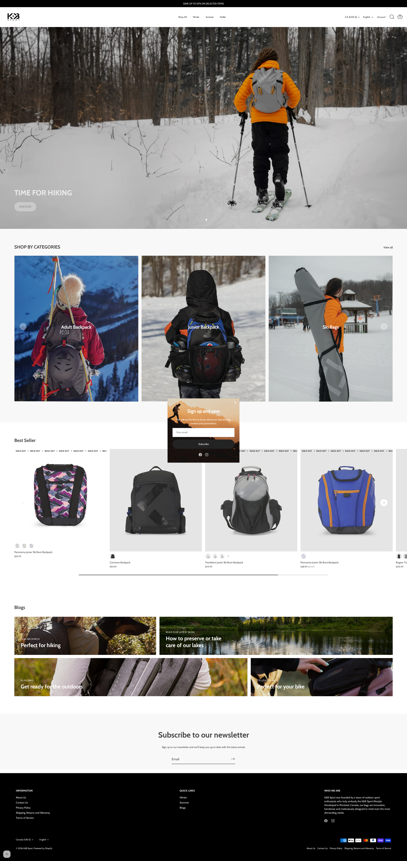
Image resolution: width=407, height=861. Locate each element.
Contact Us (22, 802)
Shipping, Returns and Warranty (33, 812)
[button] (200, 219)
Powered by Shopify (43, 848)
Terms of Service (25, 818)
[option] (203, 128)
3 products (204, 331)
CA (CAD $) (351, 17)
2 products (76, 331)
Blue (303, 556)
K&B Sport (28, 848)
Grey (208, 556)
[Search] (391, 17)
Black (113, 556)
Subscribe (203, 444)
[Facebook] (200, 454)
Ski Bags (331, 327)
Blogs (183, 807)
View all (388, 247)
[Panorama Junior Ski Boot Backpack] (60, 495)
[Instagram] (206, 454)
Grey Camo (24, 546)
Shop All (182, 17)
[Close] (235, 402)
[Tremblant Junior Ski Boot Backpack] (251, 500)
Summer (210, 17)
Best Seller (25, 440)
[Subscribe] (232, 759)
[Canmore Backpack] (156, 500)
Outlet (222, 17)
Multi (17, 546)
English (366, 17)
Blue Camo (31, 546)
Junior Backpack (203, 327)
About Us (21, 797)
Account (381, 17)
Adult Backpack (76, 327)
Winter (196, 17)
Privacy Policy (23, 807)
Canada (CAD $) (23, 839)
